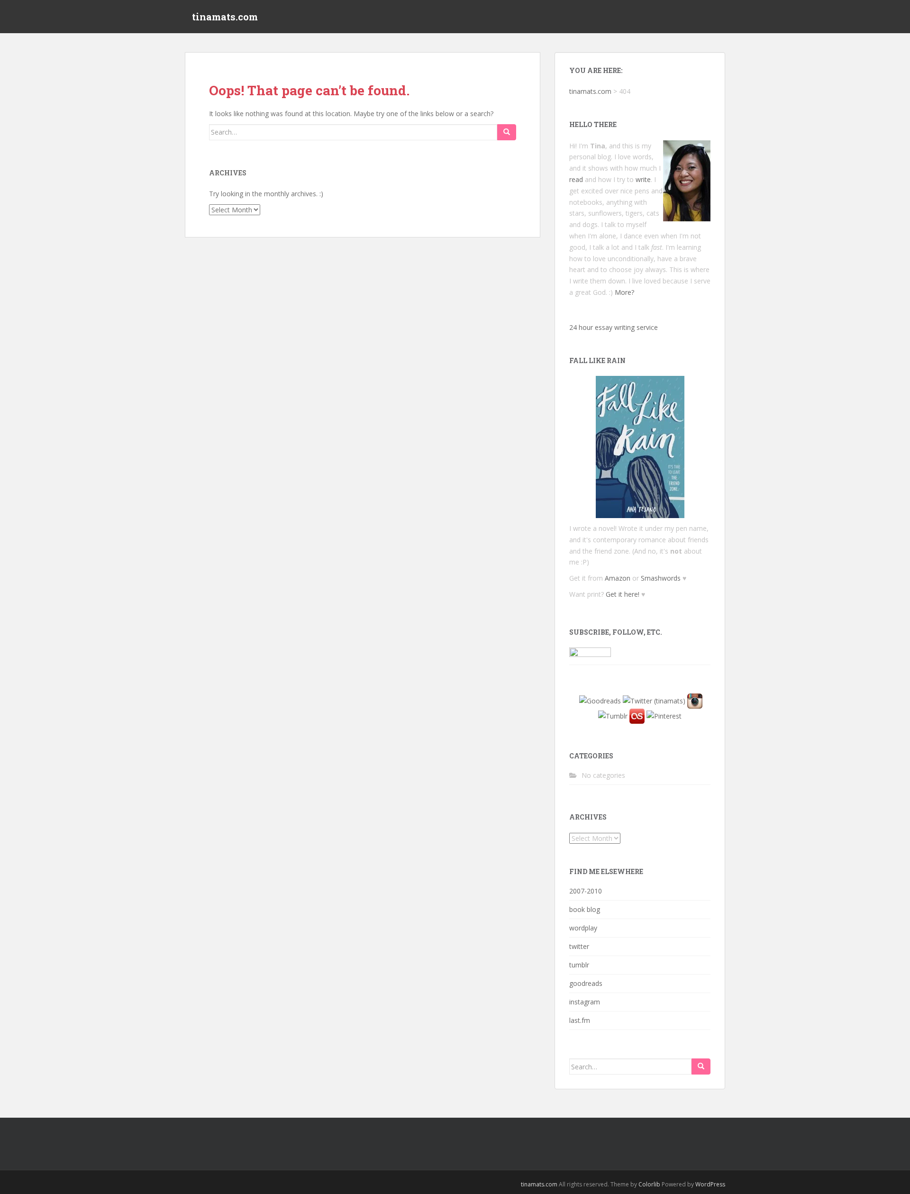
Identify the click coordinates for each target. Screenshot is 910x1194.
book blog (584, 909)
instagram (584, 1001)
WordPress (710, 1184)
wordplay (583, 927)
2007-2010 (585, 890)
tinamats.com (225, 16)
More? (624, 292)
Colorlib (649, 1184)
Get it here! (622, 594)
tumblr (579, 964)
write (643, 179)
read (576, 179)
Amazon (617, 578)
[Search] (506, 132)
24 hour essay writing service (613, 327)
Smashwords (661, 578)
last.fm (579, 1020)
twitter (579, 946)
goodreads (585, 983)
